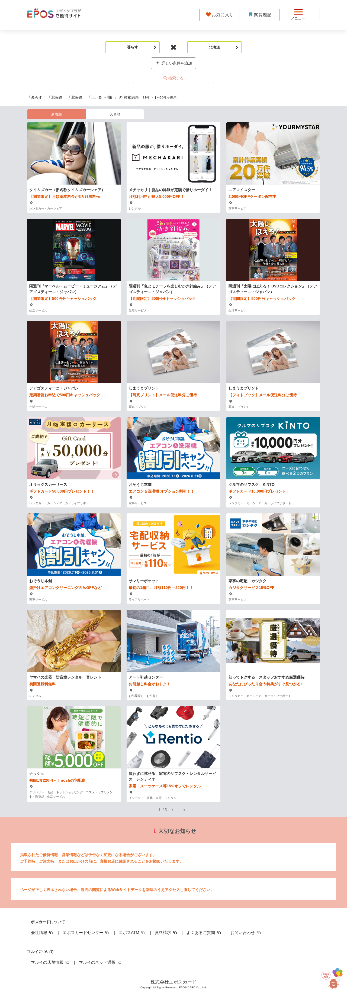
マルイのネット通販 (98, 962)
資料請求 (163, 932)
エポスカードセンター (83, 932)
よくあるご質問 (201, 932)
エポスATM (129, 932)
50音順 (115, 114)
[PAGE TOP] (331, 976)
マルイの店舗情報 (48, 962)
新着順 (56, 114)
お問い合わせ (243, 932)
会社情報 (39, 932)
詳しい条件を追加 (176, 63)
